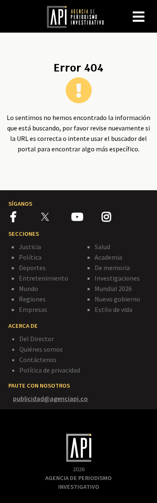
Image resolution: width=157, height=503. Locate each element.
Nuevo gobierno (117, 299)
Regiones (32, 299)
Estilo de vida (113, 309)
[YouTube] (86, 218)
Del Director (36, 338)
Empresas (33, 309)
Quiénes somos (41, 349)
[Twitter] (55, 216)
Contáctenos (38, 359)
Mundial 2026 (113, 288)
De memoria (112, 267)
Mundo (28, 288)
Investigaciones (117, 278)
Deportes (32, 267)
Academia (108, 257)
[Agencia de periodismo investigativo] (79, 16)
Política (30, 257)
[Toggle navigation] (150, 10)
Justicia (30, 247)
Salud (102, 247)
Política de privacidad (49, 370)
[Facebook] (25, 218)
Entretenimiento (43, 278)
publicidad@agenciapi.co (50, 398)
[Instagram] (116, 218)
